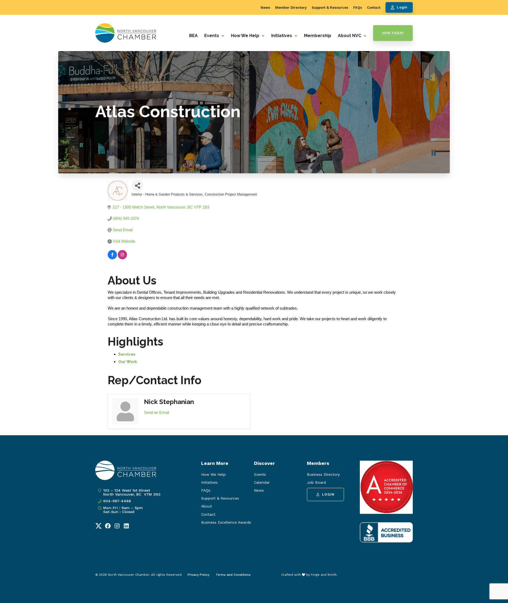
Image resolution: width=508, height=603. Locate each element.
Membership (317, 35)
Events (212, 35)
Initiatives (282, 35)
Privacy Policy (198, 575)
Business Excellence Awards (226, 522)
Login (402, 7)
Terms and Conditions (233, 575)
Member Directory (291, 8)
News (265, 8)
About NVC (350, 35)
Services (126, 354)
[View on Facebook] (112, 258)
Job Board (316, 482)
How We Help (245, 35)
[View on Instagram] (122, 258)
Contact (373, 8)
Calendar (262, 482)
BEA (193, 35)
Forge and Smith (324, 575)
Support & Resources (330, 8)
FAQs (357, 8)
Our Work (127, 361)
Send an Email (156, 412)
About (206, 506)
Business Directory (323, 474)
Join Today (393, 33)
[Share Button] (137, 186)
